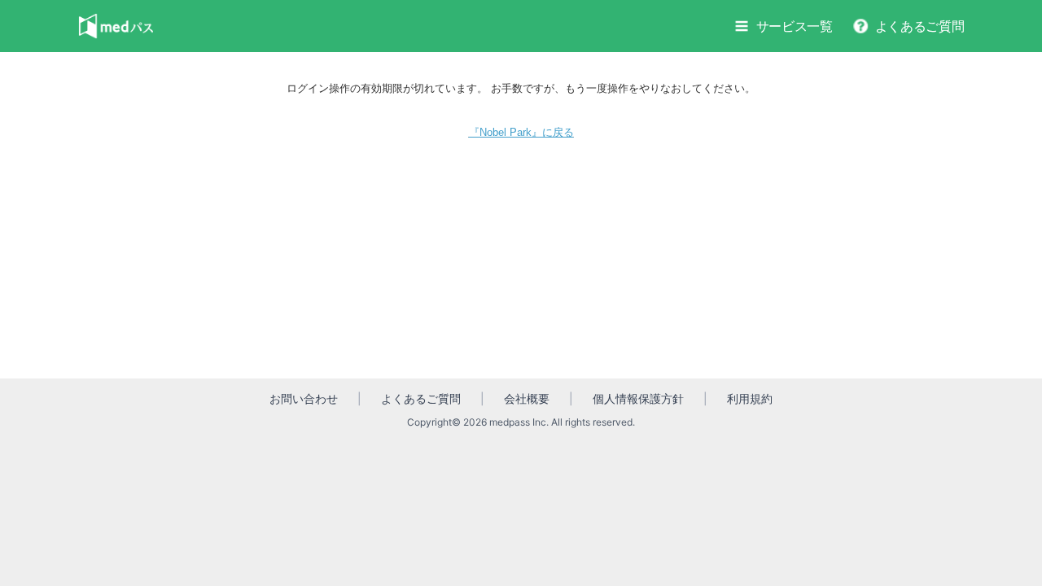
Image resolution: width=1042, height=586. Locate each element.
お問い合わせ (303, 398)
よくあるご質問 (920, 26)
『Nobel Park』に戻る (521, 132)
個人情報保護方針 (638, 398)
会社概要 (526, 398)
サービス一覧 (794, 26)
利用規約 (750, 398)
